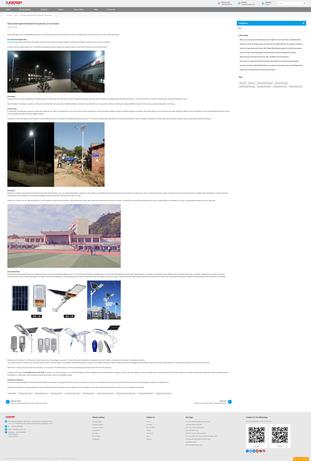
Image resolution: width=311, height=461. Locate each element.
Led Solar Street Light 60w (194, 424)
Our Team (95, 433)
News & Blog (78, 9)
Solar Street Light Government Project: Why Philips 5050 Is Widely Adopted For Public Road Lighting (270, 48)
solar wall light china (192, 430)
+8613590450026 (226, 4)
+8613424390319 (13, 434)
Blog (147, 436)
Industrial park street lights (163, 393)
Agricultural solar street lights (105, 393)
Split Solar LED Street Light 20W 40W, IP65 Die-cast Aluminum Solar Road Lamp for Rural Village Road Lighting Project (272, 65)
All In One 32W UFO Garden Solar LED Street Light (201, 436)
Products (44, 9)
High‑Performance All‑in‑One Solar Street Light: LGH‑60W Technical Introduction (264, 57)
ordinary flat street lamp (280, 86)
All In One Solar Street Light (194, 445)
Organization (96, 430)
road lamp (252, 83)
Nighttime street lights (41, 393)
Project (60, 9)
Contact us (111, 9)
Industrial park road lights (146, 393)
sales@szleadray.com (248, 4)
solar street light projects (264, 86)
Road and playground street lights (126, 393)
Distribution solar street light (247, 86)
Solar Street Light (191, 442)
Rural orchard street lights (72, 393)
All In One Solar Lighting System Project (198, 421)
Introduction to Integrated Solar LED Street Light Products (257, 69)
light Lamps (243, 83)
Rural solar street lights (25, 393)
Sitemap (149, 439)
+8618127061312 (13, 436)
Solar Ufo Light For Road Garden (196, 433)
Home (8, 9)
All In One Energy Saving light (195, 427)
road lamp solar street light (265, 83)
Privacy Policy (56, 458)
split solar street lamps (295, 86)
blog (16, 15)
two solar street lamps (281, 83)
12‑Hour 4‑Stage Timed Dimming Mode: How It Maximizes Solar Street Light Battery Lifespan (268, 52)
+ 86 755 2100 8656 (17, 426)
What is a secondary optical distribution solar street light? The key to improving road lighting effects (270, 39)
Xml (49, 458)
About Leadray (24, 9)
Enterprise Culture (97, 424)
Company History (97, 427)
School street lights (88, 393)
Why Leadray (96, 436)
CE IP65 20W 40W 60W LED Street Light (198, 439)
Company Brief (97, 421)
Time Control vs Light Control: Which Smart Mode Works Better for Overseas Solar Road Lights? (269, 61)
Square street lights (56, 393)
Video (96, 9)
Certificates (95, 439)
